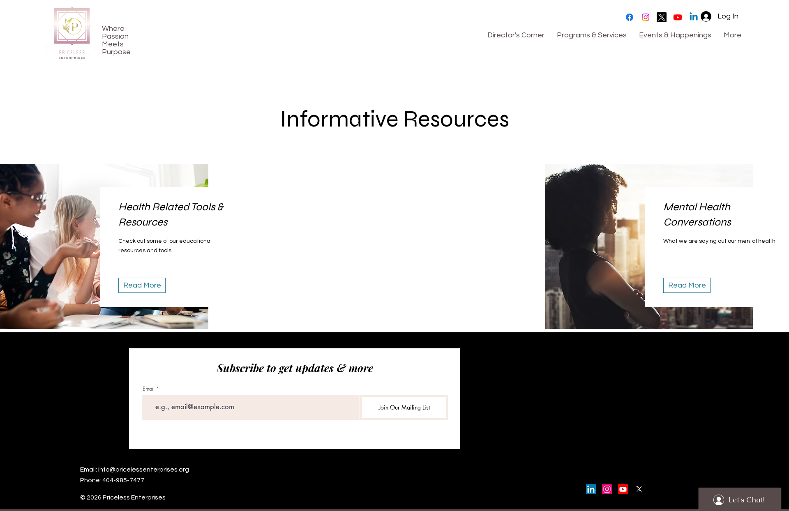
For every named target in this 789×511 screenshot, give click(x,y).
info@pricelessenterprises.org (143, 469)
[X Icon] (639, 489)
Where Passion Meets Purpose (116, 40)
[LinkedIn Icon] (591, 489)
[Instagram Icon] (607, 489)
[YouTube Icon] (623, 489)
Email (149, 388)
